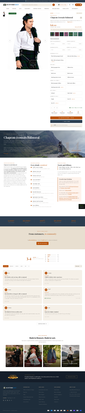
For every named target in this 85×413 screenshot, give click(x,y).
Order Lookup (41, 392)
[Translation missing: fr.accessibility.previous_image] (10, 40)
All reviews (6, 266)
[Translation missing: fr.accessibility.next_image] (45, 40)
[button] (55, 13)
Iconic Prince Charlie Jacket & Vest (70, 198)
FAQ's (24, 394)
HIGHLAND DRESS (55, 8)
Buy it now (67, 121)
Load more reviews (41, 323)
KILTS (20, 8)
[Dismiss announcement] (83, 1)
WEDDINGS (46, 8)
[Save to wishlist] (81, 18)
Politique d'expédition (58, 394)
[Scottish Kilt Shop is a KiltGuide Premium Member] (13, 377)
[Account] (70, 5)
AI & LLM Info (25, 401)
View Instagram (43, 243)
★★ (25, 266)
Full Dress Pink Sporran (73, 186)
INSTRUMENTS (75, 8)
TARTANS (14, 8)
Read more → (70, 22)
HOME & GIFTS (66, 8)
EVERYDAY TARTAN (37, 8)
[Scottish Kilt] (11, 4)
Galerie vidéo (41, 399)
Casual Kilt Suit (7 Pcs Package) (65, 199)
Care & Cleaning (42, 401)
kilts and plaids (68, 190)
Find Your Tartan (63, 4)
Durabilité (56, 397)
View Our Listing (72, 376)
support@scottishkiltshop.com (75, 389)
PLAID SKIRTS (27, 8)
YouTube (69, 194)
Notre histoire (56, 389)
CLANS (7, 8)
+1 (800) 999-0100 (73, 392)
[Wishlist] (73, 5)
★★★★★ (11, 266)
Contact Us (56, 401)
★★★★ (16, 266)
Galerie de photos (42, 397)
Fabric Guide (56, 399)
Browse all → (78, 27)
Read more (6, 153)
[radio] (52, 34)
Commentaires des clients (43, 389)
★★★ (22, 266)
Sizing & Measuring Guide (28, 397)
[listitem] (3, 14)
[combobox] (66, 29)
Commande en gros (26, 399)
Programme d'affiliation (43, 404)
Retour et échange (57, 392)
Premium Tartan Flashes (65, 188)
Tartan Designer (41, 394)
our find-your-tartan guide (73, 192)
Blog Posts (25, 392)
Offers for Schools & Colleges (28, 389)
